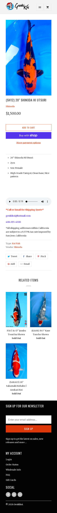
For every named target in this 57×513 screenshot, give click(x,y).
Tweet (14, 256)
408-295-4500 (13, 222)
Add (13, 264)
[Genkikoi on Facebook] (8, 494)
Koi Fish (16, 243)
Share (29, 256)
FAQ (8, 475)
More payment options (28, 142)
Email (27, 264)
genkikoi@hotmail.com (18, 215)
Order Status (12, 464)
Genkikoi (18, 504)
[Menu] (39, 7)
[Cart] (47, 7)
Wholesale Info (13, 470)
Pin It (43, 256)
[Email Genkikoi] (20, 494)
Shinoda (10, 106)
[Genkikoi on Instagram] (14, 494)
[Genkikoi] (18, 8)
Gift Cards (11, 480)
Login (9, 459)
